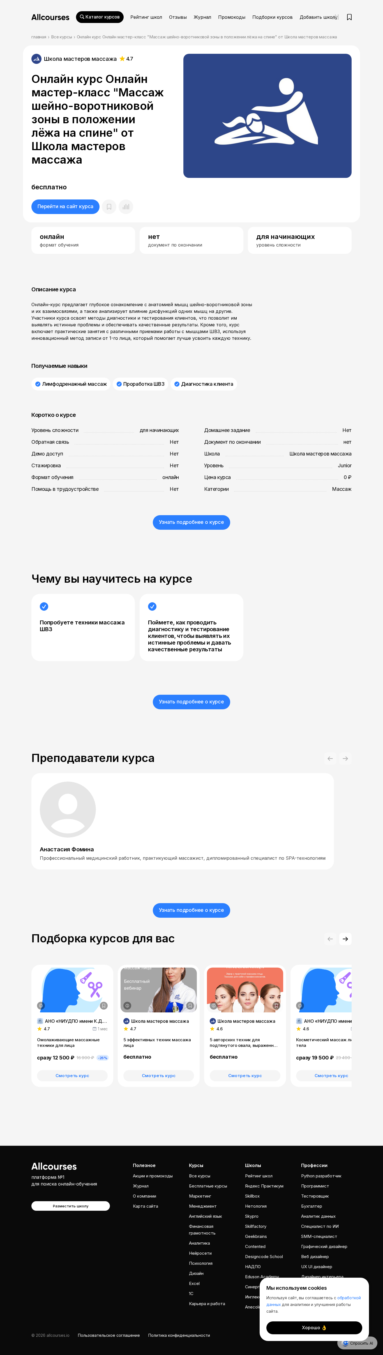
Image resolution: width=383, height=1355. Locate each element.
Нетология (256, 1206)
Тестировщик (315, 1196)
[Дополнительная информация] (41, 1006)
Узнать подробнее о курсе (191, 522)
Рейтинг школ (146, 17)
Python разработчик (321, 1176)
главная (38, 36)
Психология (201, 1263)
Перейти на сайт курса (65, 206)
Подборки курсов (272, 17)
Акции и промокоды (153, 1176)
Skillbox (252, 1196)
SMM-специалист (319, 1236)
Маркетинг (200, 1196)
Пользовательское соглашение (109, 1335)
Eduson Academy (262, 1276)
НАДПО (253, 1266)
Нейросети (200, 1253)
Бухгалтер (311, 1206)
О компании (144, 1196)
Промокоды (231, 17)
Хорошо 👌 (314, 1327)
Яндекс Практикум (264, 1186)
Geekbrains (256, 1236)
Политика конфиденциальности (179, 1335)
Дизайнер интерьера (322, 1276)
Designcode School (264, 1256)
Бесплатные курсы (208, 1186)
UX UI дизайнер (316, 1266)
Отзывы (178, 17)
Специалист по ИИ (320, 1226)
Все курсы (61, 36)
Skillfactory (255, 1226)
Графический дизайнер (324, 1246)
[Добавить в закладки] (104, 1006)
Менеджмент (203, 1206)
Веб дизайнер (315, 1256)
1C (191, 1293)
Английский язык (205, 1216)
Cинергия (254, 1286)
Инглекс (253, 1297)
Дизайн (196, 1273)
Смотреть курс (72, 1075)
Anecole (253, 1307)
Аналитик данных (318, 1216)
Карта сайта (145, 1206)
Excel (194, 1283)
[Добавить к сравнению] (126, 206)
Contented (255, 1246)
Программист (315, 1186)
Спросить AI (361, 1343)
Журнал (202, 17)
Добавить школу (319, 17)
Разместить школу (71, 1206)
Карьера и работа (207, 1303)
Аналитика (199, 1243)
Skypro (252, 1216)
